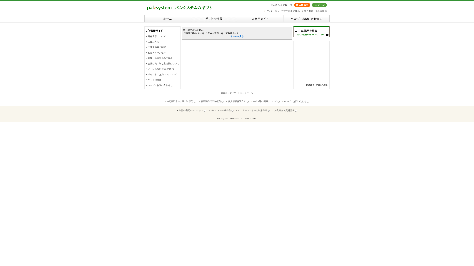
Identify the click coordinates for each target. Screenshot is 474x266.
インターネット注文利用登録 (252, 110)
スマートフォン (245, 93)
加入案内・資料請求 (314, 11)
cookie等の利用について (265, 101)
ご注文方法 (153, 41)
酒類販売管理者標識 (211, 101)
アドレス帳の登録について (161, 69)
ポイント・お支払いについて (162, 74)
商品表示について (157, 36)
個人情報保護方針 (237, 101)
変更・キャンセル (157, 52)
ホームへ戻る (237, 36)
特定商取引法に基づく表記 (180, 101)
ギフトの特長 (154, 80)
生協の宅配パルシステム (191, 110)
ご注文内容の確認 (157, 47)
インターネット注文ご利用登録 (282, 11)
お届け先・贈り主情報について (163, 63)
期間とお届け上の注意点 (160, 58)
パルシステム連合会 (221, 110)
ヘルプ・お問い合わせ (159, 85)
